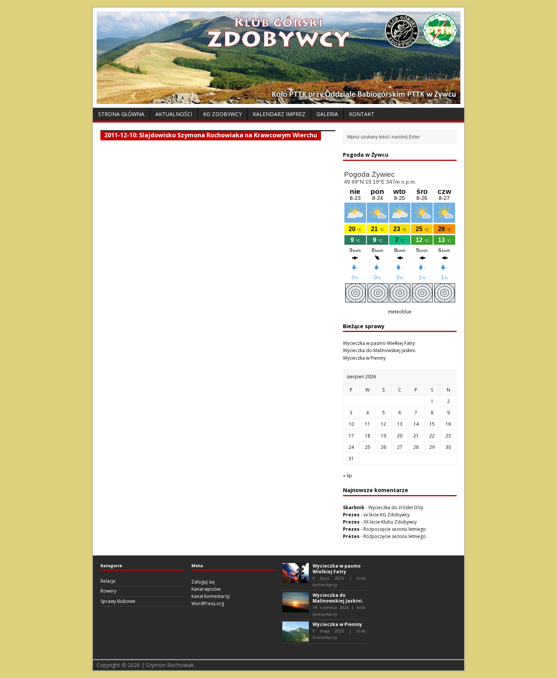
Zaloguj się (203, 582)
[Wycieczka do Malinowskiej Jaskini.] (295, 609)
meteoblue (399, 311)
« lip (347, 475)
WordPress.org (207, 603)
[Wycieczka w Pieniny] (295, 638)
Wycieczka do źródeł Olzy (395, 507)
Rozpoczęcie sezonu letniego (394, 529)
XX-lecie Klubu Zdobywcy (390, 522)
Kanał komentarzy (210, 596)
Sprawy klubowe (117, 601)
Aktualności (173, 114)
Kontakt (361, 114)
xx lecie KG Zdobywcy (386, 514)
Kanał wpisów (206, 589)
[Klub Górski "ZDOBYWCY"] (278, 99)
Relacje (108, 581)
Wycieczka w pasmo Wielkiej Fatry (379, 343)
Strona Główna (121, 114)
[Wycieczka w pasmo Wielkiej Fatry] (295, 579)
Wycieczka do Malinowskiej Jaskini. (379, 350)
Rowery (108, 591)
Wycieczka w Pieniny (364, 358)
